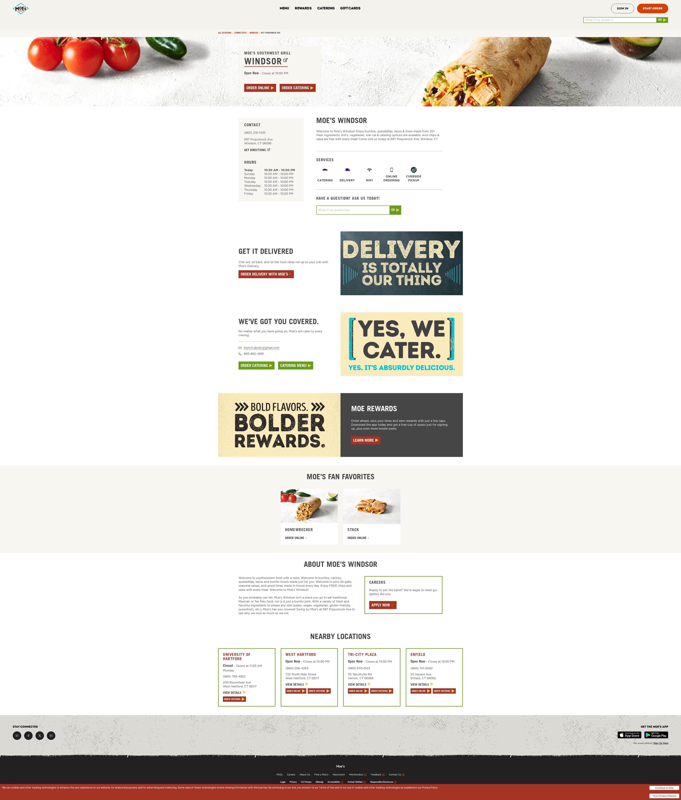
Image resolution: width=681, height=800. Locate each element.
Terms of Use (326, 787)
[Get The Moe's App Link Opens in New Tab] (629, 734)
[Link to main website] (21, 8)
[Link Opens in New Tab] (17, 735)
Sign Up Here (660, 743)
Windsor (263, 62)
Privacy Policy (429, 787)
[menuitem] (279, 774)
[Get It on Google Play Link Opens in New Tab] (656, 734)
